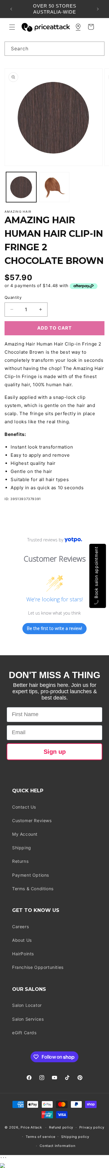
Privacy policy (91, 1127)
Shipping (21, 847)
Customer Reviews (32, 820)
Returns (20, 861)
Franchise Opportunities (38, 967)
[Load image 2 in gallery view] (54, 187)
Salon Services (28, 1019)
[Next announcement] (97, 9)
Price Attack (31, 1127)
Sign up (55, 751)
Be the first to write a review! (54, 628)
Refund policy (61, 1127)
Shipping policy (75, 1137)
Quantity (13, 297)
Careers (20, 926)
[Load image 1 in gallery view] (21, 187)
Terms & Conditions (33, 888)
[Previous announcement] (11, 9)
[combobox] (54, 48)
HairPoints (23, 953)
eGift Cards (24, 1032)
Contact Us (24, 806)
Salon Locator (27, 1005)
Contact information (57, 1146)
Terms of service (40, 1137)
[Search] (97, 48)
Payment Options (30, 875)
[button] (12, 27)
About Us (22, 940)
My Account (25, 834)
